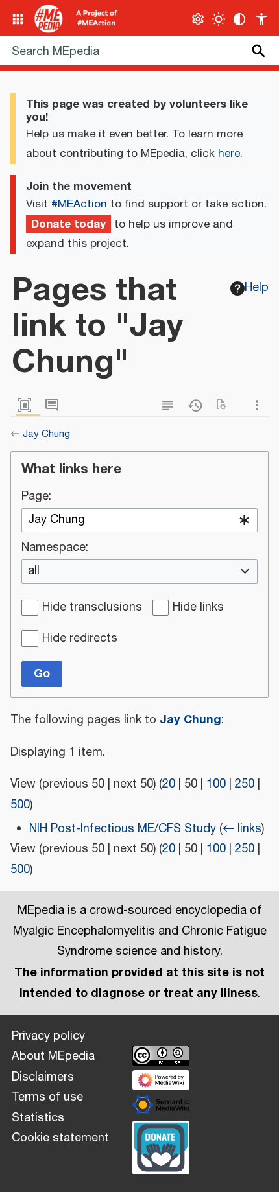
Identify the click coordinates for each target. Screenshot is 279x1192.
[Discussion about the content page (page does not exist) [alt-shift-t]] (55, 405)
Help (257, 288)
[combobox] (139, 520)
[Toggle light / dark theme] (219, 19)
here (229, 153)
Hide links (198, 608)
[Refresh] (225, 405)
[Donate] (160, 1145)
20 (168, 784)
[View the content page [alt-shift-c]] (28, 405)
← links (242, 829)
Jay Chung (46, 434)
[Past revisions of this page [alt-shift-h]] (198, 405)
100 (216, 784)
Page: (36, 497)
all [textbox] (34, 571)
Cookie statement (60, 1138)
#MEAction (79, 204)
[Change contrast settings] (239, 19)
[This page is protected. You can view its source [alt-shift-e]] (171, 405)
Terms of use (47, 1097)
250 (244, 784)
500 (20, 805)
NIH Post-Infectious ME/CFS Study (122, 829)
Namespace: (54, 548)
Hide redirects (79, 639)
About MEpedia (53, 1056)
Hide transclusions (92, 608)
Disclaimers (43, 1077)
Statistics (38, 1118)
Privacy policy (48, 1036)
